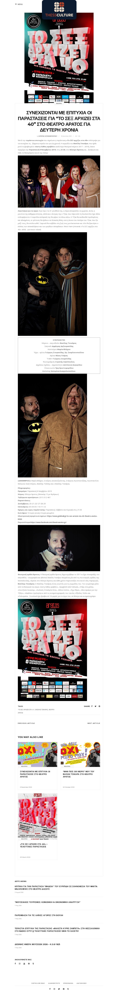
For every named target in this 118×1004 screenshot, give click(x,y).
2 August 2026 (19, 892)
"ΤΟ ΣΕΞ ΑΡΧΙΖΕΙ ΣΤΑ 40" (26, 709)
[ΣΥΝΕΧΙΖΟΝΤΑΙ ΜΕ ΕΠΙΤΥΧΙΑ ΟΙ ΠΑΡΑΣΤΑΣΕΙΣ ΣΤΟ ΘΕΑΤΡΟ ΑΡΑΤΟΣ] (37, 754)
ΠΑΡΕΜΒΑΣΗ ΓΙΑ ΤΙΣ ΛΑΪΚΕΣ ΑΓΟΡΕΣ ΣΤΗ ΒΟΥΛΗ (39, 915)
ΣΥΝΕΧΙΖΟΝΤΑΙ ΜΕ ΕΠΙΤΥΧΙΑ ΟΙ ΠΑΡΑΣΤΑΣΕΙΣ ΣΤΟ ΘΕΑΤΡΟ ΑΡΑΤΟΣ (35, 774)
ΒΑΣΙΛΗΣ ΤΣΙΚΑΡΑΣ (41, 709)
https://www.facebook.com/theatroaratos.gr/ (49, 522)
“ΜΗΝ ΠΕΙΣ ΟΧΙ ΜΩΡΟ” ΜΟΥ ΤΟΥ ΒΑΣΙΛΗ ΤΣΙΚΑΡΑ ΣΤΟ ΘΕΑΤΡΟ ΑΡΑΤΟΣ (78, 774)
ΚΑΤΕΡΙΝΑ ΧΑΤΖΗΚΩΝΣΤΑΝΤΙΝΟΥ (48, 136)
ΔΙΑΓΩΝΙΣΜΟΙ (82, 983)
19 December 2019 (66, 136)
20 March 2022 (25, 857)
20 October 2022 (68, 787)
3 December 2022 (26, 787)
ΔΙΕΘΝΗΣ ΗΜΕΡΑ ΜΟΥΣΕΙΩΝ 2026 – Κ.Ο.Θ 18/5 (37, 944)
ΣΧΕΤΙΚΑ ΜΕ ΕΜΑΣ (38, 983)
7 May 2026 (18, 905)
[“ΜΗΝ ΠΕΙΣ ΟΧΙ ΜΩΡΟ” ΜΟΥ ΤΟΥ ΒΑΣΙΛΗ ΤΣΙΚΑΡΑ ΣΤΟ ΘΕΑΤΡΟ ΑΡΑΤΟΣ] (80, 754)
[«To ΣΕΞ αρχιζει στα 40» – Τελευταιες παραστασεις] (37, 816)
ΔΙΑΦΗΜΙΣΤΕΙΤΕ (54, 983)
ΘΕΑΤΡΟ (59, 103)
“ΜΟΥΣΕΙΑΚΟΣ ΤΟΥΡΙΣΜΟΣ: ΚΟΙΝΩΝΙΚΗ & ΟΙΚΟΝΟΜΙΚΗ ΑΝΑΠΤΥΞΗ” (47, 902)
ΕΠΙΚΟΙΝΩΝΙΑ (68, 983)
